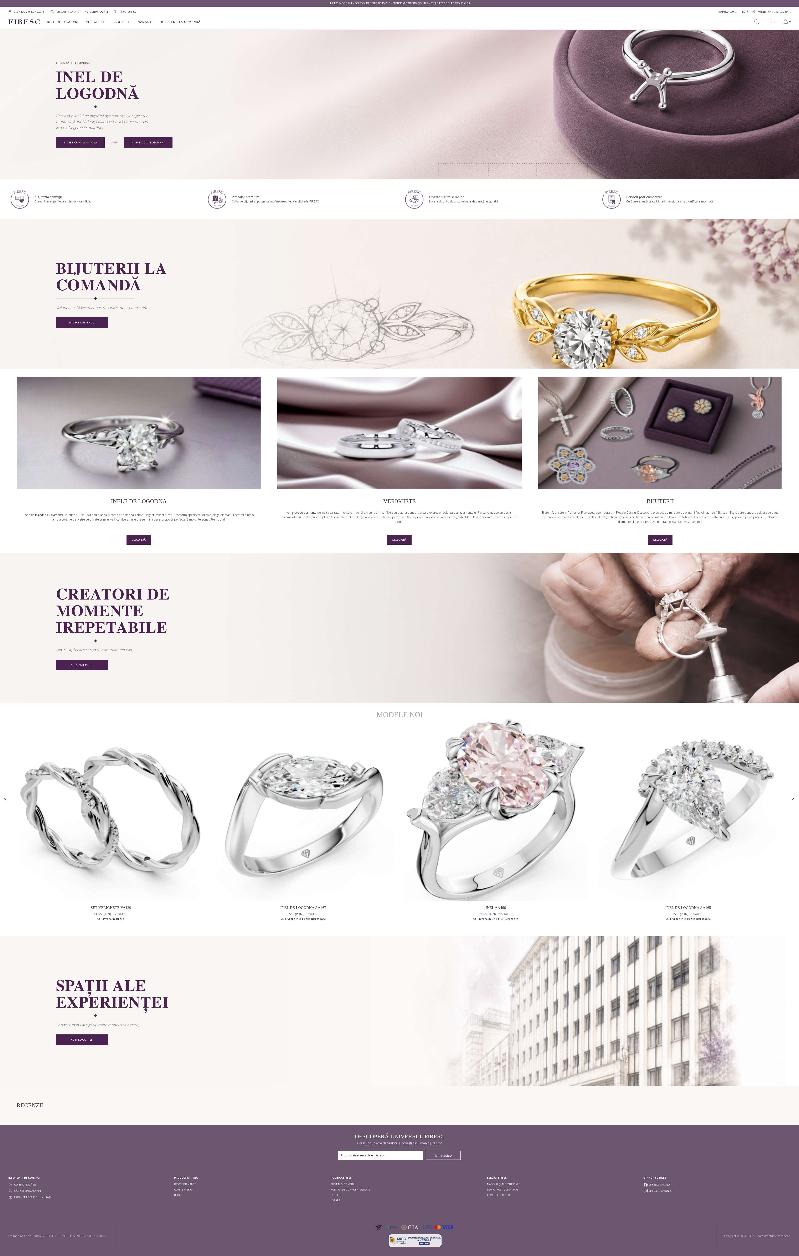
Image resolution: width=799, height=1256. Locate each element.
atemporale (484, 517)
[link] (125, 12)
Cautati (756, 21)
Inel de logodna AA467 (303, 907)
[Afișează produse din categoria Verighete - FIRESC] (399, 433)
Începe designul (81, 322)
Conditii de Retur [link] (498, 1195)
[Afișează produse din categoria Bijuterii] (660, 433)
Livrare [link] (335, 1200)
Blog (177, 1195)
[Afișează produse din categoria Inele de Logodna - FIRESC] (139, 433)
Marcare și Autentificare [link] (503, 1184)
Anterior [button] (5, 798)
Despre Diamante (185, 1184)
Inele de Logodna (139, 501)
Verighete (95, 21)
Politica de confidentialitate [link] (350, 1189)
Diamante (145, 21)
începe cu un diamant (148, 142)
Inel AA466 (496, 907)
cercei (621, 517)
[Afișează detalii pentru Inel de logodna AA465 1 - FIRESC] (688, 809)
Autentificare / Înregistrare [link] (774, 11)
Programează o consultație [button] (33, 1197)
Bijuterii (121, 21)
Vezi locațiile (82, 1040)
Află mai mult (82, 665)
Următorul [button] (793, 798)
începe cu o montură (80, 142)
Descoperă (139, 540)
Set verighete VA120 (111, 907)
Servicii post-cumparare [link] (502, 1189)
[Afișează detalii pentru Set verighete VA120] (111, 809)
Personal (203, 519)
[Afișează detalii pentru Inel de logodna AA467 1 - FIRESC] (303, 809)
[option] (111, 823)
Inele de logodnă (62, 21)
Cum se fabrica (184, 1189)
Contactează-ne (25, 1184)
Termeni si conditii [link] (343, 1184)
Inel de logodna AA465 (688, 907)
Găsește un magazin (27, 1191)
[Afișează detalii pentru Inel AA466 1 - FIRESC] (495, 809)
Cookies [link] (336, 1195)
